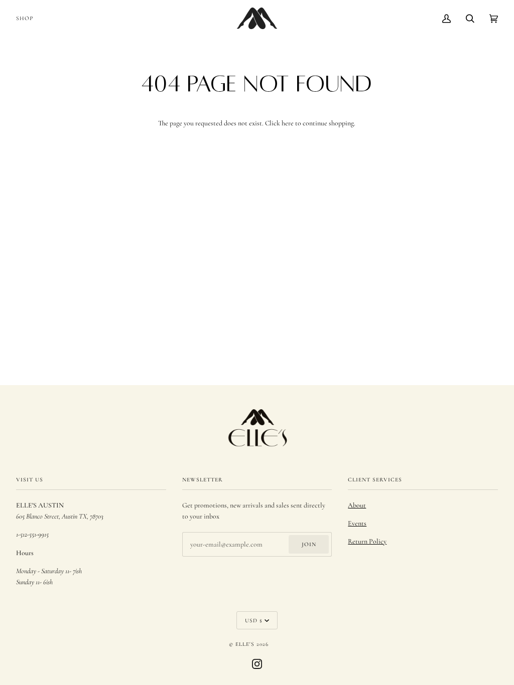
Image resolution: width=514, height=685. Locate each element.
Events (357, 523)
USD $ (254, 620)
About (357, 505)
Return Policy (367, 541)
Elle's (244, 643)
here (288, 123)
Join (309, 544)
